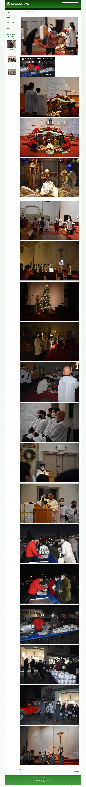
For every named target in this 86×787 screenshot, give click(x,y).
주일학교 (11, 64)
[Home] (19, 4)
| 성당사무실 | (33, 8)
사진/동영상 (10, 28)
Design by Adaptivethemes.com (75, 786)
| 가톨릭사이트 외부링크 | (48, 8)
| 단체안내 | (27, 8)
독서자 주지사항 (11, 22)
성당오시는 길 (10, 17)
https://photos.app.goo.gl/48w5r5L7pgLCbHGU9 (32, 766)
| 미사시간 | (20, 8)
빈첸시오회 (12, 49)
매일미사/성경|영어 (11, 34)
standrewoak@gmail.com (44, 781)
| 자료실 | (40, 8)
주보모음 (9, 12)
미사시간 (9, 15)
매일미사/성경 (10, 31)
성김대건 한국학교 (11, 77)
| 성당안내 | (14, 8)
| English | (57, 8)
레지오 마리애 (10, 25)
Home (8, 8)
